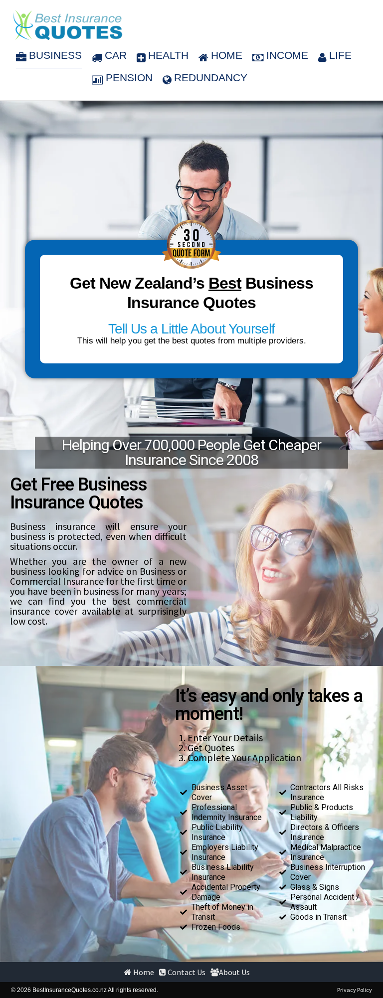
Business (55, 55)
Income (287, 55)
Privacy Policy (354, 990)
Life (340, 55)
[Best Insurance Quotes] (67, 25)
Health (168, 55)
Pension (129, 77)
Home (226, 55)
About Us (234, 972)
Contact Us (185, 972)
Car (116, 55)
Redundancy (210, 77)
